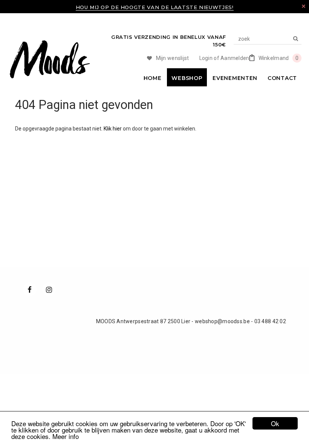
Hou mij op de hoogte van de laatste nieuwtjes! (155, 7)
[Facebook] (30, 289)
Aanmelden (234, 58)
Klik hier (113, 129)
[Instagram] (49, 289)
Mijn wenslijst (172, 58)
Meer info (65, 436)
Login (206, 58)
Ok (275, 423)
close (303, 6)
